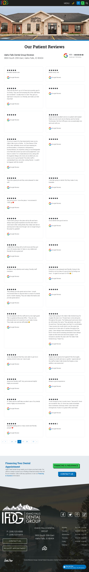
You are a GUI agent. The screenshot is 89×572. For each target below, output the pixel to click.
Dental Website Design (30, 560)
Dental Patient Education (45, 560)
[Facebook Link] (63, 513)
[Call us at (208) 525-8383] (73, 3)
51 (33, 441)
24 (12, 441)
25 (15, 441)
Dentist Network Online (61, 560)
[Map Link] (77, 513)
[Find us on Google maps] (44, 548)
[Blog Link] (84, 513)
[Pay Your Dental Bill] (82, 3)
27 (23, 441)
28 (27, 441)
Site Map (81, 560)
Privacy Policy (73, 560)
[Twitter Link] (70, 513)
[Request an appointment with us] (78, 3)
